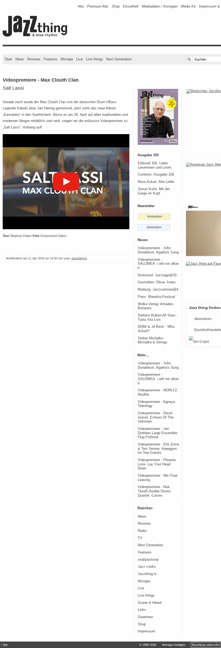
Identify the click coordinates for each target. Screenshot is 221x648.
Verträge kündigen (173, 644)
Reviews (33, 59)
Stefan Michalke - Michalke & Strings (152, 340)
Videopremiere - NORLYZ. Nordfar (158, 392)
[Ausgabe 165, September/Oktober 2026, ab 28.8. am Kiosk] (157, 117)
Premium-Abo (97, 6)
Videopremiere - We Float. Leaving (158, 478)
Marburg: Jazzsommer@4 (158, 289)
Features (50, 59)
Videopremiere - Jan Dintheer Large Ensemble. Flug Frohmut (158, 433)
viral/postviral (148, 560)
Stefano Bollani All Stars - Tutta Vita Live (158, 317)
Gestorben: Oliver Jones (157, 282)
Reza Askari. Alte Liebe (156, 182)
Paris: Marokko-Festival (156, 297)
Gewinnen (145, 617)
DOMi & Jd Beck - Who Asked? (156, 329)
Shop (116, 6)
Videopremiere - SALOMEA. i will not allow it (158, 264)
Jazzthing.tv (79, 258)
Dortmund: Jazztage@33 (157, 275)
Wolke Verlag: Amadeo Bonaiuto (155, 306)
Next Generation (119, 59)
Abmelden (154, 227)
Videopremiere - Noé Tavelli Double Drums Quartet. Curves (154, 491)
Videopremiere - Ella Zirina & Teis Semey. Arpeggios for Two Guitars (158, 449)
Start (8, 59)
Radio (142, 531)
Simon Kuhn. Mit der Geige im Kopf (154, 191)
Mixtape (67, 59)
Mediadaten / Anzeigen (160, 6)
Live (79, 59)
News (19, 59)
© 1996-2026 (147, 644)
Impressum (146, 631)
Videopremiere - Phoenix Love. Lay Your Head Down (157, 464)
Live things (94, 59)
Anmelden (154, 216)
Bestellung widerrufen (206, 644)
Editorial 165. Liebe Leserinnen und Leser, (155, 165)
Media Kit (188, 6)
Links (142, 610)
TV (140, 538)
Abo (81, 6)
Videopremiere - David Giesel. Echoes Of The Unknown (156, 417)
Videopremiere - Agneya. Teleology (157, 404)
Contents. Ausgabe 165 (156, 174)
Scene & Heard (149, 603)
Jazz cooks (147, 567)
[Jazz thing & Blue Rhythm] (37, 36)
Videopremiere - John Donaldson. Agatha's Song (158, 250)
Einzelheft (131, 6)
